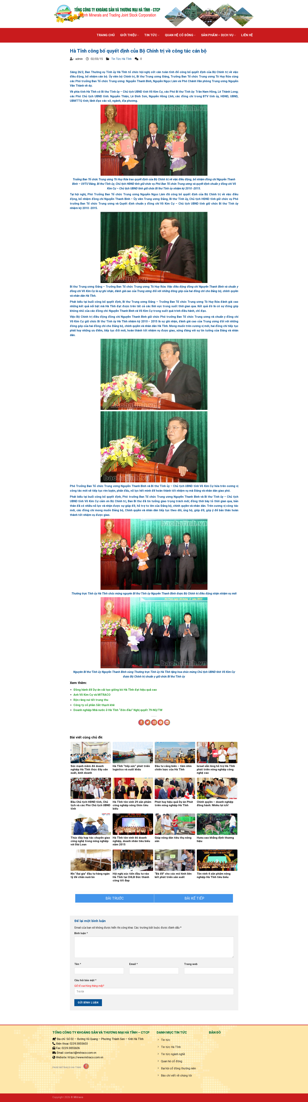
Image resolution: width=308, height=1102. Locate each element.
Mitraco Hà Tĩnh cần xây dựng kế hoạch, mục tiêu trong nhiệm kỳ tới (193, 898)
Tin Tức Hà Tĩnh (121, 59)
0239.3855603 (79, 1043)
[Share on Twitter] (148, 722)
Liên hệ (247, 35)
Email (133, 964)
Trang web (190, 964)
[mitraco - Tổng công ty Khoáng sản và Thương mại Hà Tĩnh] (106, 14)
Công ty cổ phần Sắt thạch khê (94, 705)
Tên (77, 964)
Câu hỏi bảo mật (85, 980)
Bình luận (81, 933)
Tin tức (150, 35)
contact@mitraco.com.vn (80, 1052)
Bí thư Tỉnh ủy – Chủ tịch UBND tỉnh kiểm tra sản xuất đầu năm (114, 898)
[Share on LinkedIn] (167, 722)
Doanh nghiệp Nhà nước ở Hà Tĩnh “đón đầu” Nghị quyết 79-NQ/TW (117, 710)
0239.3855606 (71, 1048)
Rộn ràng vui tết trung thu (90, 700)
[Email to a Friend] (154, 722)
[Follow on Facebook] (86, 1066)
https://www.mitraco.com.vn (85, 1057)
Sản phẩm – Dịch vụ (217, 35)
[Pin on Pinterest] (160, 722)
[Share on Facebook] (141, 722)
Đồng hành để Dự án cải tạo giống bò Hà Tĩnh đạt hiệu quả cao (115, 689)
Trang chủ (106, 35)
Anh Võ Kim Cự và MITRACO (92, 694)
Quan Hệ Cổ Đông (179, 35)
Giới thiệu (128, 35)
